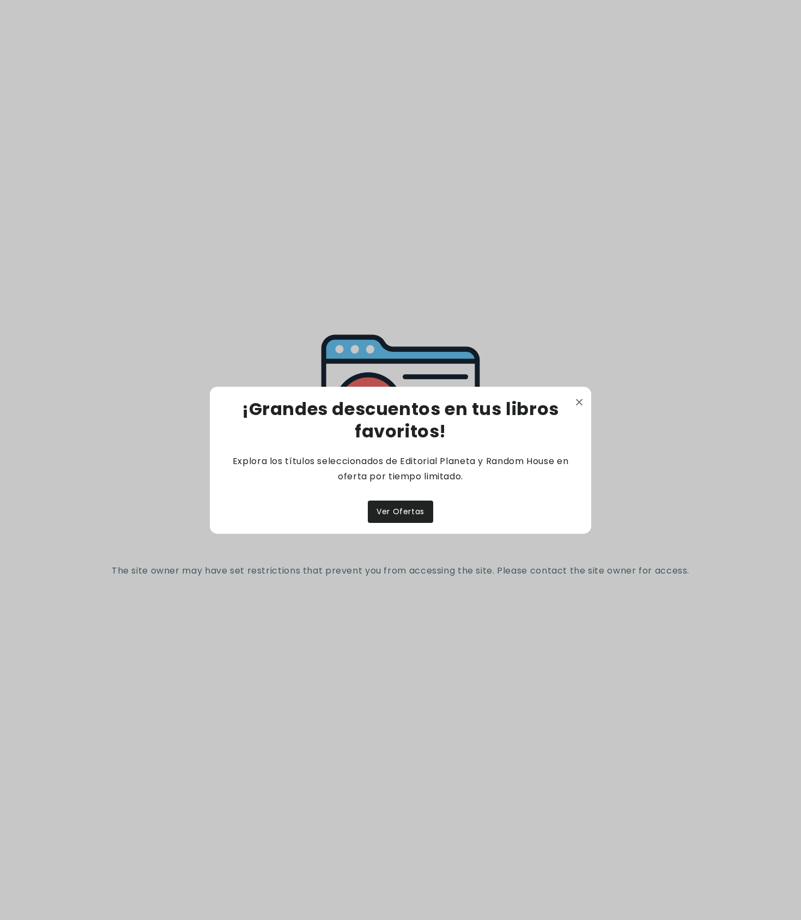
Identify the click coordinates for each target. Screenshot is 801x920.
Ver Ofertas (400, 511)
